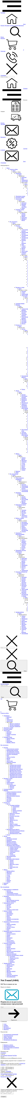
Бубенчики (12, 959)
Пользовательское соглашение (11, 1047)
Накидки (12, 786)
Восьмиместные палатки (16, 774)
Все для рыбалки (14, 474)
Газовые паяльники (14, 851)
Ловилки (15, 812)
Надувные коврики (24, 312)
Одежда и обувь (14, 169)
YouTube (14, 1055)
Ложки (14, 808)
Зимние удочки (23, 616)
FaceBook (4, 1055)
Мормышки (24, 618)
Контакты (21, 25)
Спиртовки (12, 852)
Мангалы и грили (14, 864)
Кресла (23, 465)
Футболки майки (20, 197)
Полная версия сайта (6, 1076)
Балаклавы (24, 217)
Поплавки (24, 577)
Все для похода (13, 221)
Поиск (2, 37)
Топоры (12, 860)
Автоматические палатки (13, 753)
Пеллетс (24, 566)
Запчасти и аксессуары (24, 516)
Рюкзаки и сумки (20, 287)
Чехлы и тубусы (24, 545)
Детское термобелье (15, 725)
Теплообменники (11, 976)
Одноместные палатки (15, 765)
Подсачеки (24, 522)
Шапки (23, 216)
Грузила (24, 578)
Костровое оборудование (13, 859)
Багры (23, 526)
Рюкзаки (24, 291)
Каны (23, 549)
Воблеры (24, 498)
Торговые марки (8, 1038)
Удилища (24, 510)
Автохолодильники (14, 832)
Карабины (24, 398)
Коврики (18, 304)
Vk (1, 1055)
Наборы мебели (24, 458)
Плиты (23, 389)
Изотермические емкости (13, 829)
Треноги (12, 863)
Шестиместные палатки (16, 771)
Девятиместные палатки (16, 775)
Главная (25, 88)
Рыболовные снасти (21, 504)
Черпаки (24, 626)
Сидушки (24, 321)
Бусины (12, 960)
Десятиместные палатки (16, 777)
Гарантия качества (8, 1035)
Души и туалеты (24, 246)
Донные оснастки (14, 958)
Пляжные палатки (24, 253)
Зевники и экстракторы (25, 529)
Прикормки (24, 565)
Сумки (23, 292)
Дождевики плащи (20, 196)
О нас (5, 1024)
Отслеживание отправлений (11, 1034)
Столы (23, 463)
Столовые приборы (14, 805)
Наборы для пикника (15, 825)
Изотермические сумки (15, 833)
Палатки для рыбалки (12, 754)
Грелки (11, 853)
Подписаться (14, 1020)
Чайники (12, 818)
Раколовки (24, 524)
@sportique (3, 75)
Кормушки (24, 558)
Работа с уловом (20, 518)
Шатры (23, 248)
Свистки (24, 432)
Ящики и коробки (24, 541)
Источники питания (24, 396)
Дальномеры (25, 486)
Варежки (24, 204)
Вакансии (6, 1029)
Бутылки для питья (14, 816)
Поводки (24, 584)
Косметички (13, 785)
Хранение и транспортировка (20, 533)
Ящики (23, 622)
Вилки (14, 809)
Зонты (23, 467)
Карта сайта (7, 1049)
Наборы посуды (14, 820)
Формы (23, 562)
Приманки (18, 492)
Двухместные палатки (15, 766)
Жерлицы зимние (24, 624)
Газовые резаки (13, 849)
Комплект (24, 177)
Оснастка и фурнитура (21, 571)
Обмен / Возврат (8, 1037)
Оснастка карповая (24, 591)
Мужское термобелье (15, 726)
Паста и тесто (23, 568)
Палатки (18, 225)
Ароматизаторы (11, 941)
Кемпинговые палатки (12, 750)
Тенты (23, 249)
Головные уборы (20, 209)
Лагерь (17, 390)
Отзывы (6, 1025)
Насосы (23, 323)
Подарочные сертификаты (10, 1039)
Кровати (24, 468)
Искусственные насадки (13, 900)
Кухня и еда (19, 325)
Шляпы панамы (23, 214)
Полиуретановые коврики (13, 795)
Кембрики (12, 962)
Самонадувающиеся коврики (14, 791)
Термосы (12, 826)
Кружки (12, 822)
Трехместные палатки (15, 767)
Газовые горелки (14, 848)
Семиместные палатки (15, 773)
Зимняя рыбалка (20, 612)
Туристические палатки (13, 749)
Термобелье (18, 173)
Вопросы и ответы (8, 1045)
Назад (8, 168)
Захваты (24, 527)
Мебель (17, 453)
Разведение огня (14, 867)
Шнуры (23, 511)
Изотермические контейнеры (17, 830)
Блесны (23, 496)
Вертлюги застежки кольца (24, 587)
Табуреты (24, 461)
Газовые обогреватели (15, 846)
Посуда (23, 329)
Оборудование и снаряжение (20, 478)
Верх (23, 178)
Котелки (12, 817)
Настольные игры (11, 856)
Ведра (11, 828)
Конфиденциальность (9, 1046)
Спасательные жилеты (12, 893)
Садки (23, 539)
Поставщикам (7, 1028)
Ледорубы (24, 628)
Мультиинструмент (11, 842)
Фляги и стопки (14, 824)
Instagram (10, 1055)
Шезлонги (24, 460)
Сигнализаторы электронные (14, 894)
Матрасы (24, 319)
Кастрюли (12, 814)
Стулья (23, 464)
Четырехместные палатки (16, 769)
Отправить (3, 1096)
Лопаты (12, 861)
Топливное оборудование (13, 845)
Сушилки (24, 543)
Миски (11, 821)
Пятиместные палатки (15, 770)
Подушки (24, 322)
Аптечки (12, 787)
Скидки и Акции (14, 25)
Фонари (24, 394)
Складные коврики (24, 315)
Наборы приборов (17, 810)
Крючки (24, 579)
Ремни (23, 208)
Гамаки (23, 469)
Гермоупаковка (10, 782)
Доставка (7, 25)
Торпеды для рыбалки (12, 975)
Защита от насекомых (24, 404)
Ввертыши (24, 621)
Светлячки (12, 956)
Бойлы (23, 563)
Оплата (2, 25)
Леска (23, 514)
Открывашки (16, 806)
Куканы (23, 547)
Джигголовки (10, 952)
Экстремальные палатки (13, 751)
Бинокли (24, 484)
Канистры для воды (15, 813)
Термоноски (25, 180)
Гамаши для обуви (24, 206)
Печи (11, 868)
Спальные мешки (20, 303)
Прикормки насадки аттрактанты (21, 551)
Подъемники (10, 913)
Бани (23, 244)
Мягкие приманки (24, 502)
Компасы (18, 471)
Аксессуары (25, 181)
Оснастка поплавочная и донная (15, 955)
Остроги (24, 531)
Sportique (3, 12)
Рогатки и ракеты (24, 560)
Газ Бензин (12, 855)
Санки (23, 620)
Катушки (24, 512)
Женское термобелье (15, 723)
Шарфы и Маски (24, 219)
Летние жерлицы (24, 582)
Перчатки (24, 202)
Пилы (11, 865)
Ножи (17, 472)
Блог (24, 24)
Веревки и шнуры (24, 400)
